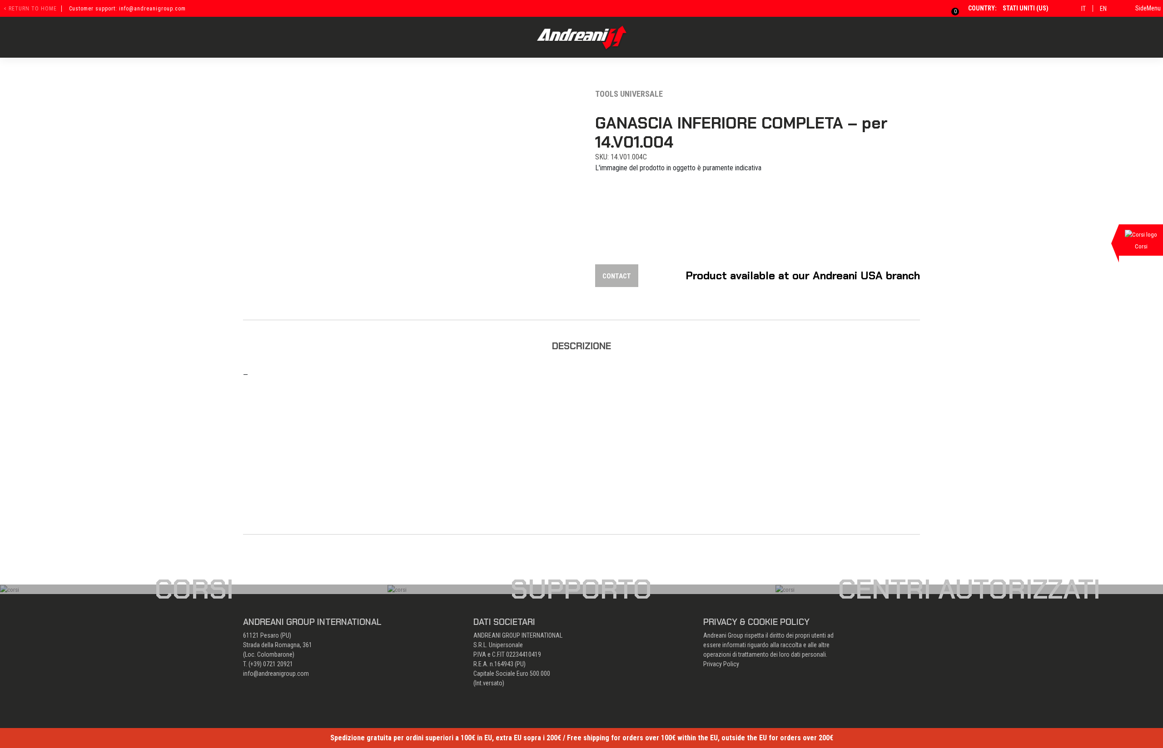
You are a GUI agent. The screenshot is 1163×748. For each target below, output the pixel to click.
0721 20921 (278, 664)
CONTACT (616, 276)
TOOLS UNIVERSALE (629, 94)
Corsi (194, 589)
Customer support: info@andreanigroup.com (127, 8)
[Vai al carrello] (949, 8)
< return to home (30, 8)
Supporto (581, 589)
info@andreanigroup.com (276, 673)
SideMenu (1148, 8)
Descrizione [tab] (581, 346)
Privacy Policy (721, 664)
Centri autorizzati (969, 589)
